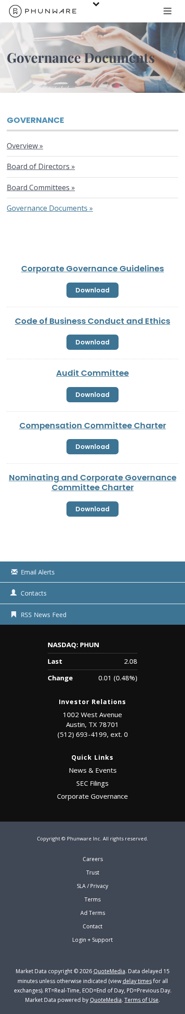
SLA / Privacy (92, 886)
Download (95, 291)
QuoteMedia (109, 971)
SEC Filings (92, 783)
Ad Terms (92, 913)
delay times (137, 981)
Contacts (34, 593)
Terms (92, 899)
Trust (92, 872)
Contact (92, 926)
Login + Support (92, 940)
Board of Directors (38, 166)
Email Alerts (38, 572)
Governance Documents (47, 208)
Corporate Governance (92, 796)
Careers (93, 859)
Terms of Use (141, 1000)
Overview (22, 146)
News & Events (93, 770)
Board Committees (38, 187)
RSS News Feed (43, 614)
